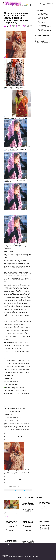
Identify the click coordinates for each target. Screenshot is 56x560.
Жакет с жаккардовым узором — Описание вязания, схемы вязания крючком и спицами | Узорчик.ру (11, 524)
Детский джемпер (39, 40)
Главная (39, 3)
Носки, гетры (41, 29)
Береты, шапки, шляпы (43, 14)
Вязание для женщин (43, 17)
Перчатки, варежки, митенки (44, 30)
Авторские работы (42, 13)
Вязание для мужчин (42, 18)
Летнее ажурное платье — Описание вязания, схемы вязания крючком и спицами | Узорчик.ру (11, 541)
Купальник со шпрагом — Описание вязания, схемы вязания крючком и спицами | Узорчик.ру (45, 504)
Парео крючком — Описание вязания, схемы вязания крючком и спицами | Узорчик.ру (28, 540)
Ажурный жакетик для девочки (42, 42)
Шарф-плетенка (39, 44)
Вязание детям (41, 16)
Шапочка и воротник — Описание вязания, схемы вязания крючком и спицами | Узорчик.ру (45, 523)
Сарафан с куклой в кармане (42, 41)
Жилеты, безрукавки (42, 25)
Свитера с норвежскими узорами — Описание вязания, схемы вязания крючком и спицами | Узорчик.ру (28, 505)
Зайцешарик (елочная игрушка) (42, 38)
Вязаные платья (41, 22)
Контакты (49, 3)
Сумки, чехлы (41, 31)
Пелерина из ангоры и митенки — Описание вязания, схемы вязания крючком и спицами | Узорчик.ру (28, 524)
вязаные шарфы (41, 23)
